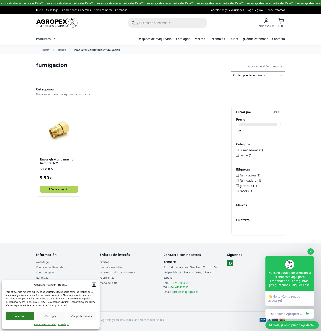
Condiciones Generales (76, 10)
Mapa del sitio (108, 283)
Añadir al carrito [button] (59, 189)
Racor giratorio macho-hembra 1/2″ (57, 161)
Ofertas (104, 262)
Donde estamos (275, 10)
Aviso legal (63, 324)
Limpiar (276, 112)
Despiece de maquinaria (155, 39)
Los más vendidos (111, 267)
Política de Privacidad (45, 324)
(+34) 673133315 (178, 287)
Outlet (233, 39)
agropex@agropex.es (185, 291)
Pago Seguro (255, 10)
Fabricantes (107, 277)
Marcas (200, 39)
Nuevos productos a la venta (117, 272)
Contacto (278, 39)
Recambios (217, 39)
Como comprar (103, 10)
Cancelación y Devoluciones (227, 10)
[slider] (238, 124)
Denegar (50, 316)
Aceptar (20, 316)
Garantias (121, 10)
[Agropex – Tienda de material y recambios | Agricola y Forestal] (56, 22)
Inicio (39, 10)
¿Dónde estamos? (255, 39)
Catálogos (183, 39)
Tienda (62, 50)
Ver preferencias (81, 316)
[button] (94, 284)
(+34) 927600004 (178, 283)
